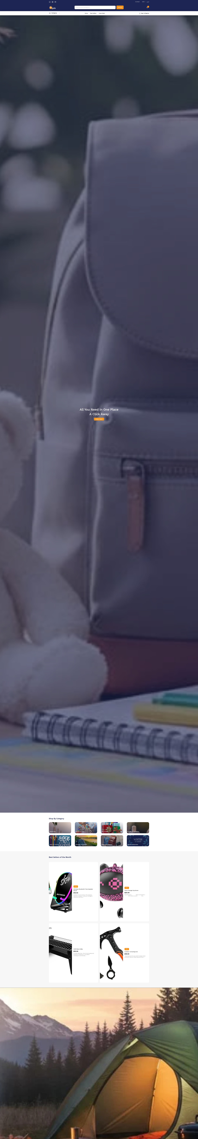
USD (143, 1)
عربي (148, 1)
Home (86, 13)
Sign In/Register (145, 13)
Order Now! (99, 419)
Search (120, 7)
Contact (137, 1)
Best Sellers (93, 13)
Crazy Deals (102, 13)
